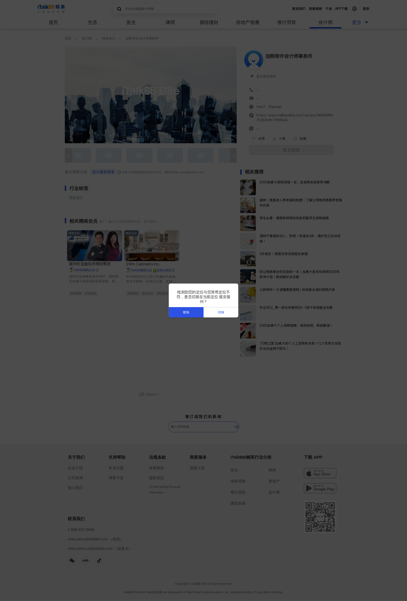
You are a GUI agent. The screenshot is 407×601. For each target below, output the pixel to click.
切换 (221, 312)
